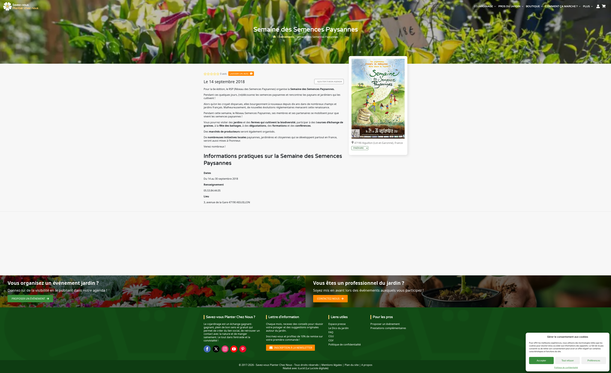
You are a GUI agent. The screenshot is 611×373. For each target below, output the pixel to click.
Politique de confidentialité (566, 367)
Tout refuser (568, 360)
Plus (586, 6)
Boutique (533, 6)
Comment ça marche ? (561, 6)
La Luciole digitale (317, 368)
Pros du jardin (509, 6)
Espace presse (337, 324)
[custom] (242, 348)
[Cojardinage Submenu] (495, 6)
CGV (331, 340)
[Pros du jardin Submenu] (522, 6)
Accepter (541, 360)
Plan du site (352, 365)
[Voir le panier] (604, 6)
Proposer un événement (385, 324)
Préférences (593, 360)
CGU (331, 336)
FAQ (330, 332)
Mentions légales (331, 365)
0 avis (223, 73)
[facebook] (207, 348)
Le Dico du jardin (338, 328)
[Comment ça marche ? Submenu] (580, 6)
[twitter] (216, 348)
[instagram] (224, 348)
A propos (366, 365)
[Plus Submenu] (592, 6)
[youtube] (233, 348)
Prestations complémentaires (388, 328)
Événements (286, 37)
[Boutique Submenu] (542, 6)
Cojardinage (483, 6)
